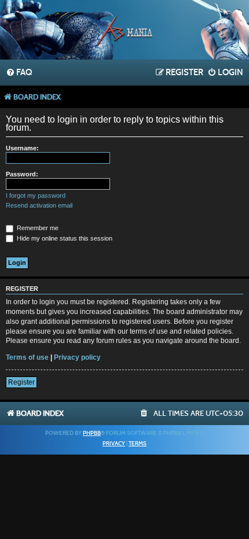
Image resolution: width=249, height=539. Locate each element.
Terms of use (27, 357)
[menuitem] (19, 73)
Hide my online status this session (63, 238)
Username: (22, 148)
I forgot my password (35, 195)
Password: (22, 174)
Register (21, 382)
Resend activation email (39, 205)
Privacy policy (77, 357)
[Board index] (124, 31)
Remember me (36, 227)
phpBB (92, 433)
